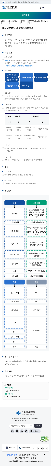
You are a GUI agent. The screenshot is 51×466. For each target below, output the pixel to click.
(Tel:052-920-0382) (14, 391)
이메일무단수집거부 (38, 455)
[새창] (44, 439)
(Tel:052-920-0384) (14, 396)
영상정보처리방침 (24, 455)
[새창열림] (18, 447)
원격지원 (33, 457)
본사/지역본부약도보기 (22, 457)
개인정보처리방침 (11, 455)
